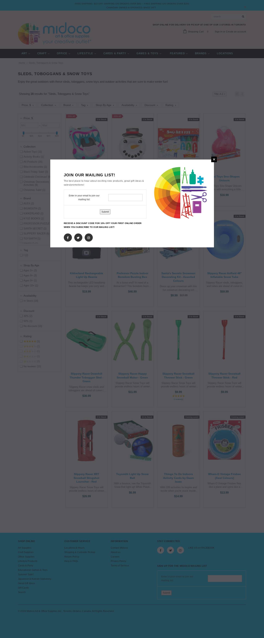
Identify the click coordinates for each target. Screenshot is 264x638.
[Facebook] (68, 237)
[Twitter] (78, 237)
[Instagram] (88, 237)
